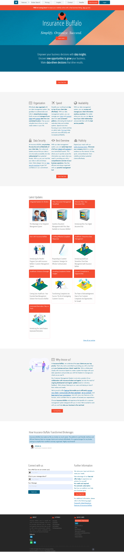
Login (76, 523)
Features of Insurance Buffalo (83, 505)
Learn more (61, 38)
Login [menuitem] (104, 2)
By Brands (55, 522)
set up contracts (86, 393)
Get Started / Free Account (81, 520)
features (66, 390)
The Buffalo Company (50, 551)
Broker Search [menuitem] (35, 2)
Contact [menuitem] (70, 2)
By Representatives (57, 528)
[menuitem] (16, 2)
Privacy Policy (78, 535)
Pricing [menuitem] (47, 2)
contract (37, 119)
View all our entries (89, 340)
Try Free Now (57, 411)
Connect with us (79, 525)
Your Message (32, 483)
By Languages (56, 524)
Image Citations (78, 536)
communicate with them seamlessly (70, 393)
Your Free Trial (62, 82)
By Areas (55, 520)
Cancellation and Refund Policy (82, 533)
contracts (68, 149)
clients (60, 149)
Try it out (64, 130)
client (30, 119)
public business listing (80, 147)
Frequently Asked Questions (82, 503)
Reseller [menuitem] (81, 2)
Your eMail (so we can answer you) (39, 469)
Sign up (85, 8)
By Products (55, 526)
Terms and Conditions (80, 531)
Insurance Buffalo (49, 549)
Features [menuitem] (24, 2)
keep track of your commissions (61, 395)
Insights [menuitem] (58, 2)
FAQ (76, 527)
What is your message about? (37, 476)
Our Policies (78, 529)
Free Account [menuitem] (93, 2)
